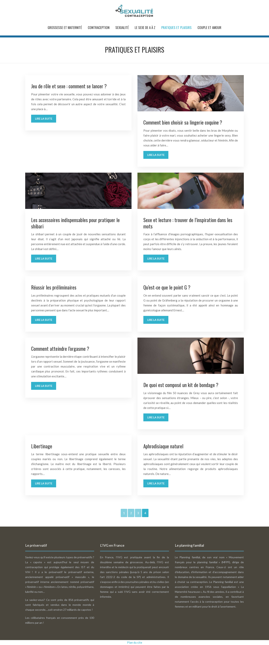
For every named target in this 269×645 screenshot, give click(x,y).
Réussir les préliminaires (53, 287)
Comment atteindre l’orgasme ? (60, 348)
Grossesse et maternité (65, 27)
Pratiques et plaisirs (176, 27)
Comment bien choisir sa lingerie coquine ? (182, 122)
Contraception (98, 27)
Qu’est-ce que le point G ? (166, 287)
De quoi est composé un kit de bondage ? (180, 384)
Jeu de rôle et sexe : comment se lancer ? (69, 86)
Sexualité (122, 27)
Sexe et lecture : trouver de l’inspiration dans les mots (187, 223)
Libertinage (41, 446)
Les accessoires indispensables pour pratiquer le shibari (75, 223)
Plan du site (134, 642)
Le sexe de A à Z (145, 27)
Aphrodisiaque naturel (163, 446)
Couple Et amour (209, 27)
